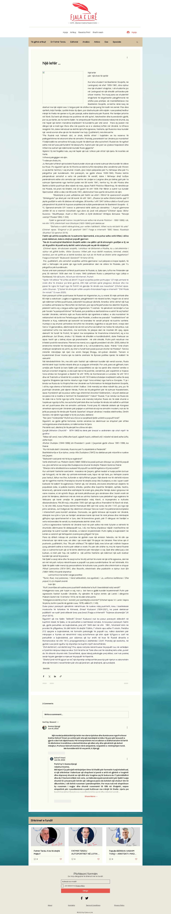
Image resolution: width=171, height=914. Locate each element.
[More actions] (127, 57)
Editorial (74, 42)
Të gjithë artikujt (38, 42)
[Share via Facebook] (43, 676)
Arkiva (97, 42)
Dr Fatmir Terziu (58, 42)
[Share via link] (61, 676)
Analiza (86, 42)
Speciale (117, 42)
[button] (137, 42)
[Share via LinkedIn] (55, 676)
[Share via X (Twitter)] (49, 676)
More (128, 42)
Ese (106, 42)
